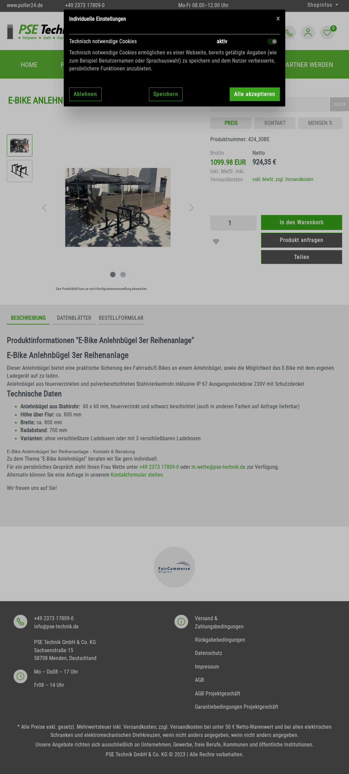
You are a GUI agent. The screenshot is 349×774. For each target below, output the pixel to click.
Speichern (165, 94)
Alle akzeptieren (254, 94)
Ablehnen (85, 94)
